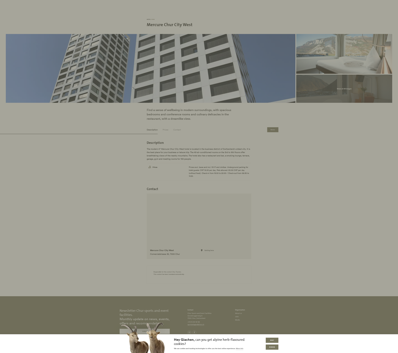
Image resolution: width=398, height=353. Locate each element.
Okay (272, 340)
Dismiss (272, 347)
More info (239, 348)
